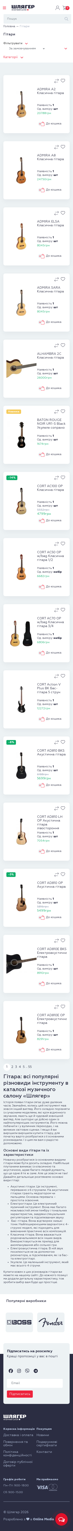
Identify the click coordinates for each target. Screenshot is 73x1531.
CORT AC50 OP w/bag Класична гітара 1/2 (50, 556)
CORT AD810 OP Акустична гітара (51, 885)
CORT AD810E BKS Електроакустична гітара (52, 953)
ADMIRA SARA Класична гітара (50, 289)
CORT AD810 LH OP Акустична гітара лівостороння (50, 822)
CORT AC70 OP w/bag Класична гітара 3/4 (50, 622)
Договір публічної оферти (18, 1463)
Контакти (44, 1452)
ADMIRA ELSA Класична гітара (50, 223)
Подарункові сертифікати (46, 1443)
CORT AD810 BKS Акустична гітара (51, 752)
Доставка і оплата (18, 1435)
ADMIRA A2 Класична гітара (50, 91)
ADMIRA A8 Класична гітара (50, 157)
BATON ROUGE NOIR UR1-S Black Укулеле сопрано (51, 423)
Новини (42, 1435)
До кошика (53, 123)
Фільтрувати (12, 43)
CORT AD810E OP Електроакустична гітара (52, 1019)
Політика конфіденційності (17, 1453)
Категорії (10, 57)
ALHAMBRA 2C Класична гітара (50, 355)
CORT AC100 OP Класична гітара (50, 488)
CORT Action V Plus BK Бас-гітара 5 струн (49, 688)
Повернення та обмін (15, 1443)
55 (30, 1067)
